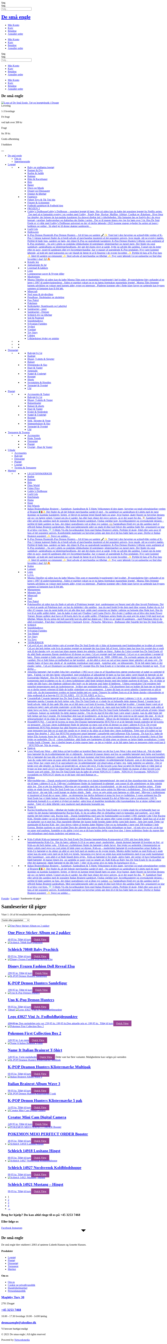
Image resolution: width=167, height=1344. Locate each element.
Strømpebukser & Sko (38, 423)
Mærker (12, 470)
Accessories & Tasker (38, 394)
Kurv (10, 28)
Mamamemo (33, 589)
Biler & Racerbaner (37, 179)
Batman (31, 176)
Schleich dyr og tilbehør (39, 315)
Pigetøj (11, 391)
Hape (30, 503)
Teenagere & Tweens (19, 432)
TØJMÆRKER (35, 642)
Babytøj (18, 456)
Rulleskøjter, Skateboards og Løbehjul (47, 306)
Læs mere (24, 1040)
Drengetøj (13, 350)
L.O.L (30, 575)
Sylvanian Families (37, 323)
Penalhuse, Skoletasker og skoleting (45, 297)
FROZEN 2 (33, 208)
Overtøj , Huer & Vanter (39, 447)
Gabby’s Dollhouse (37, 491)
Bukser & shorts (35, 406)
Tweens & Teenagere (25, 467)
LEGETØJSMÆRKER (39, 473)
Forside (5, 898)
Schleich (31, 624)
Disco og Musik (35, 188)
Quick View (40, 939)
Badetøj (31, 356)
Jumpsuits (32, 370)
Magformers (33, 276)
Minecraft (32, 291)
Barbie (30, 476)
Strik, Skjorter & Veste (39, 420)
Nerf (29, 598)
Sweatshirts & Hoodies (39, 382)
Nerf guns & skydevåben (40, 294)
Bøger (30, 185)
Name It (31, 807)
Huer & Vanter (35, 367)
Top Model (33, 633)
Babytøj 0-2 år (34, 353)
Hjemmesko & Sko (37, 364)
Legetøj (12, 164)
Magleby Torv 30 (12, 1297)
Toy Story (32, 332)
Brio (29, 182)
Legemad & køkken (37, 268)
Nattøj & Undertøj (36, 373)
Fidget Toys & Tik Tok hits (41, 199)
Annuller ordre (15, 33)
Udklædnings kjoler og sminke (43, 338)
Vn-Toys (32, 639)
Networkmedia (22, 1339)
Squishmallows (35, 320)
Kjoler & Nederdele (37, 411)
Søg (3, 2)
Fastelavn (32, 196)
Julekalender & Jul (36, 265)
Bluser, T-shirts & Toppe (40, 400)
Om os (17, 158)
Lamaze (31, 569)
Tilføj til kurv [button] (24, 939)
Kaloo (30, 566)
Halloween (33, 232)
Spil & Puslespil (35, 317)
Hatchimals (33, 497)
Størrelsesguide (22, 161)
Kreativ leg (33, 262)
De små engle (15, 17)
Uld (29, 388)
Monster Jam (34, 592)
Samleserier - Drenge (38, 312)
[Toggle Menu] (2, 150)
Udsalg (11, 450)
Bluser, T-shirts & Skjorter (40, 359)
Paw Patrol (33, 300)
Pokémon (32, 303)
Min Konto (13, 25)
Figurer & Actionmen (38, 202)
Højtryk (31, 748)
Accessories (33, 435)
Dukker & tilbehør (36, 193)
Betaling (12, 31)
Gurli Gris (32, 229)
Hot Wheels (33, 505)
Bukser (31, 362)
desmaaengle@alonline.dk (18, 1322)
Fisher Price (33, 488)
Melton (31, 777)
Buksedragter (34, 403)
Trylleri (31, 326)
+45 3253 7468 (11, 1310)
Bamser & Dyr (35, 170)
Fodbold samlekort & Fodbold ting (45, 205)
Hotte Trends (34, 438)
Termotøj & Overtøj (37, 385)
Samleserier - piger (37, 309)
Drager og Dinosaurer (38, 190)
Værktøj (31, 329)
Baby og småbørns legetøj (40, 167)
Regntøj (31, 376)
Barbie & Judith (35, 173)
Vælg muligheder (28, 1057)
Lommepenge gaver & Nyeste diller (45, 273)
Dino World (33, 485)
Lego (30, 270)
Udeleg (31, 335)
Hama (30, 500)
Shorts (30, 379)
